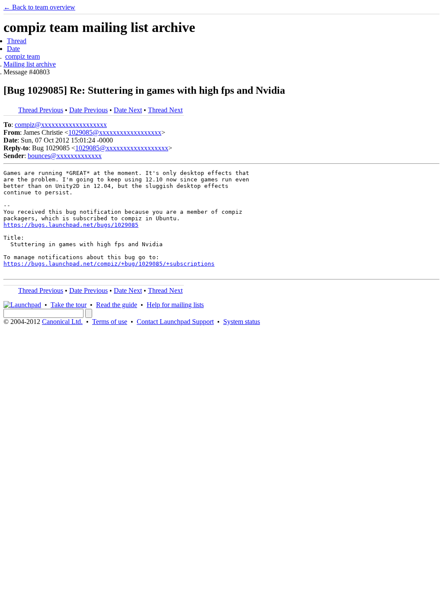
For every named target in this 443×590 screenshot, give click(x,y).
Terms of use (109, 321)
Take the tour (69, 304)
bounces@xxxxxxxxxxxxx (65, 155)
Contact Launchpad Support (175, 321)
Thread (16, 40)
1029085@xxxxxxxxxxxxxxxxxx (114, 132)
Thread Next (165, 110)
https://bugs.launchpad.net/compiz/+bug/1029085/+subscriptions (109, 263)
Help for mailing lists (175, 304)
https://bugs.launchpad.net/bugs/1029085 (70, 225)
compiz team (22, 56)
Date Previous (88, 110)
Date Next (128, 110)
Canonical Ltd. (62, 321)
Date (13, 48)
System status (241, 321)
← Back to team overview (39, 7)
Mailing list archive (29, 64)
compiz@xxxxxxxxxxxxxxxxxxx (61, 124)
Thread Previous (40, 110)
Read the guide (116, 304)
